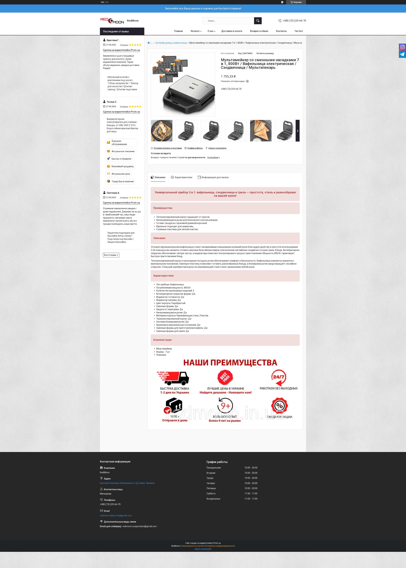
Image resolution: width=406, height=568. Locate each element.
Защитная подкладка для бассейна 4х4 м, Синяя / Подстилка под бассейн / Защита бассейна (121, 237)
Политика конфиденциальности (220, 546)
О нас (210, 31)
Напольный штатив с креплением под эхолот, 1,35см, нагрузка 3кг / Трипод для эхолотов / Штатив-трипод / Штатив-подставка (123, 83)
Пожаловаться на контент (193, 546)
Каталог (195, 31)
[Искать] (258, 20)
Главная (178, 31)
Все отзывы (110, 255)
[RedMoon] (112, 21)
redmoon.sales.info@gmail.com (116, 515)
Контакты (281, 31)
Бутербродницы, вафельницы (171, 43)
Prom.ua (217, 543)
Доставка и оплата (231, 31)
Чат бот (299, 31)
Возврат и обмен (259, 31)
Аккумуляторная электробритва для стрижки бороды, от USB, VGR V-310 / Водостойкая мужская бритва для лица (122, 125)
